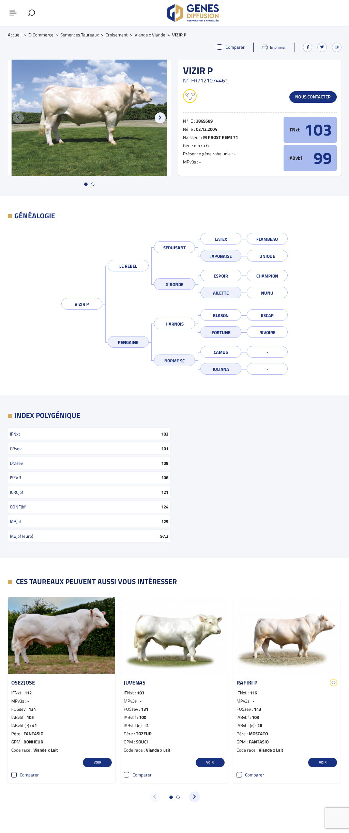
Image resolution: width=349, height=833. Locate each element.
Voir (97, 762)
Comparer (235, 47)
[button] (160, 117)
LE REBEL (128, 266)
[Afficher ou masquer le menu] (13, 13)
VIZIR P (82, 304)
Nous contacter (313, 96)
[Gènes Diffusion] (193, 13)
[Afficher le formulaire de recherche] (31, 13)
